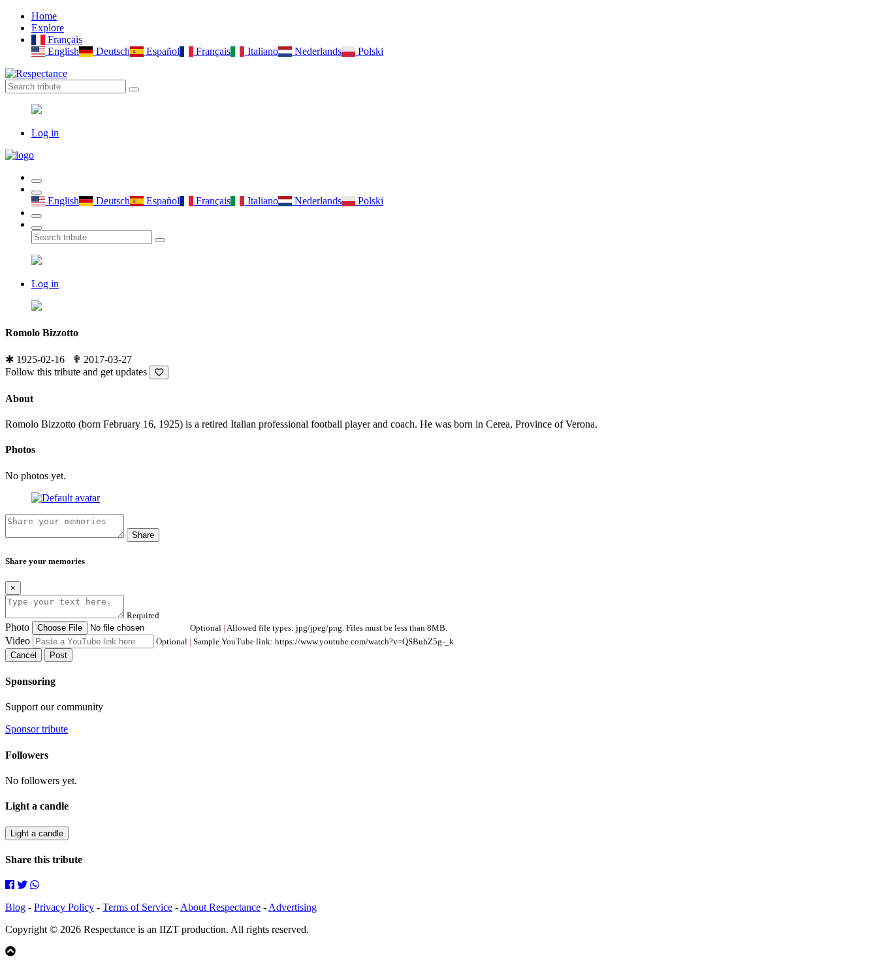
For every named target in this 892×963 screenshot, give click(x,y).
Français (63, 39)
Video (17, 640)
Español (162, 51)
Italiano (261, 51)
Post (58, 655)
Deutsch (111, 51)
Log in (45, 132)
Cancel (23, 655)
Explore (47, 27)
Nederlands (317, 51)
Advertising (292, 907)
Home (44, 16)
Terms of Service (137, 907)
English (62, 51)
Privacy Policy (64, 907)
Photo (17, 627)
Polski (369, 51)
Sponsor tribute (36, 728)
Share (143, 535)
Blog (15, 907)
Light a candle (36, 833)
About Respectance (220, 907)
